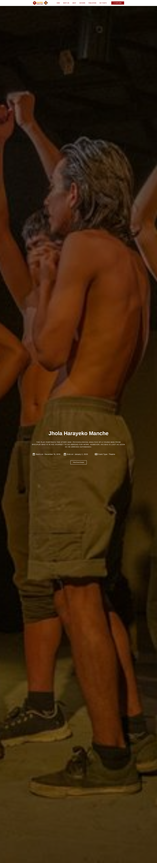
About (74, 3)
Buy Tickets (103, 3)
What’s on (66, 3)
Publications (92, 3)
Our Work (82, 3)
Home (58, 3)
